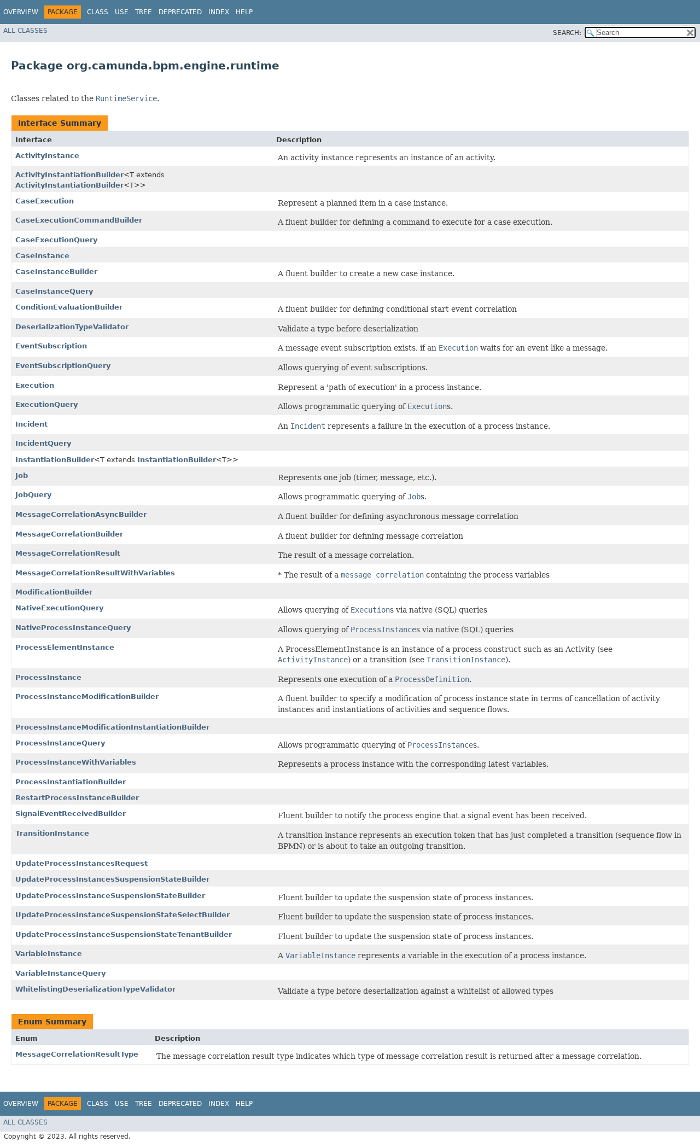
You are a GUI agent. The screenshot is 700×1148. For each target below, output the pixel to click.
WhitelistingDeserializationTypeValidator (95, 989)
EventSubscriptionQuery (62, 366)
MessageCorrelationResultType (76, 1054)
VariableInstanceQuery (60, 973)
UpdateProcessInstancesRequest (81, 863)
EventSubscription (51, 346)
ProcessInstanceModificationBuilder (87, 696)
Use (122, 12)
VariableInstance (48, 953)
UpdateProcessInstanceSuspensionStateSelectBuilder (122, 915)
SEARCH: (567, 33)
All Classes (25, 30)
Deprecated (180, 12)
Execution (34, 385)
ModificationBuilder (53, 592)
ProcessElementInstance (64, 647)
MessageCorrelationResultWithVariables (95, 573)
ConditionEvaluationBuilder (68, 307)
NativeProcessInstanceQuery (73, 627)
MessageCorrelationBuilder (69, 534)
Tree (143, 12)
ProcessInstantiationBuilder (70, 782)
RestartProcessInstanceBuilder (77, 798)
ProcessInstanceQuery (60, 743)
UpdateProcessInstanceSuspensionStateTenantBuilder (123, 934)
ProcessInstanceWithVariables (75, 762)
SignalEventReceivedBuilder (70, 813)
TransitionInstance (52, 833)
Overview (20, 12)
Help (244, 12)
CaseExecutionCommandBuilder (78, 220)
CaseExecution (44, 201)
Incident (31, 424)
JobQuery (33, 495)
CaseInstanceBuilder (56, 271)
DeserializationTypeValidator (72, 327)
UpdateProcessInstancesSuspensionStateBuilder (112, 879)
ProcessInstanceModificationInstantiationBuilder (112, 727)
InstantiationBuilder (54, 460)
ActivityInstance (47, 155)
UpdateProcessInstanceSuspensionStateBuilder (110, 895)
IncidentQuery (43, 443)
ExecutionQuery (46, 404)
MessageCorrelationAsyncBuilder (81, 514)
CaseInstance (42, 256)
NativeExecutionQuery (59, 608)
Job (21, 475)
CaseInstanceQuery (54, 291)
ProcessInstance (48, 677)
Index (218, 12)
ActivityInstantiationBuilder (69, 175)
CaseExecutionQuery (56, 240)
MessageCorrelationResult (67, 553)
